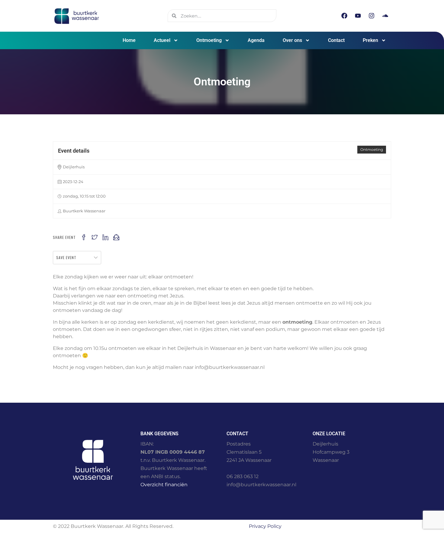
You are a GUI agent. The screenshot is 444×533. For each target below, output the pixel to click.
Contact (336, 40)
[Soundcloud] (385, 16)
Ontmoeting (209, 40)
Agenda (256, 40)
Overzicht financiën (164, 484)
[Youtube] (358, 16)
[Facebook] (344, 16)
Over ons (292, 40)
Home (129, 40)
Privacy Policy (265, 526)
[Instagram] (371, 16)
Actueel (162, 40)
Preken (370, 40)
